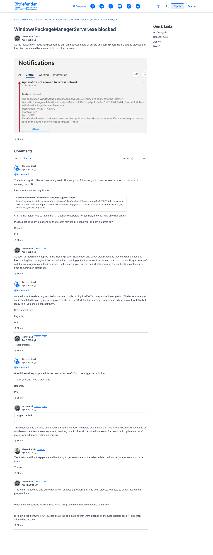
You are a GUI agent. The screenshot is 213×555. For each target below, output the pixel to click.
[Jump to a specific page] (144, 158)
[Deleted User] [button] (29, 166)
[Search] (167, 6)
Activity (157, 41)
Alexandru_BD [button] (29, 449)
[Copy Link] (35, 40)
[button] (17, 38)
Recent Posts (160, 36)
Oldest (26, 158)
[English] (26, 6)
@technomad (21, 174)
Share (18, 139)
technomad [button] (27, 36)
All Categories (160, 32)
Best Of (157, 46)
